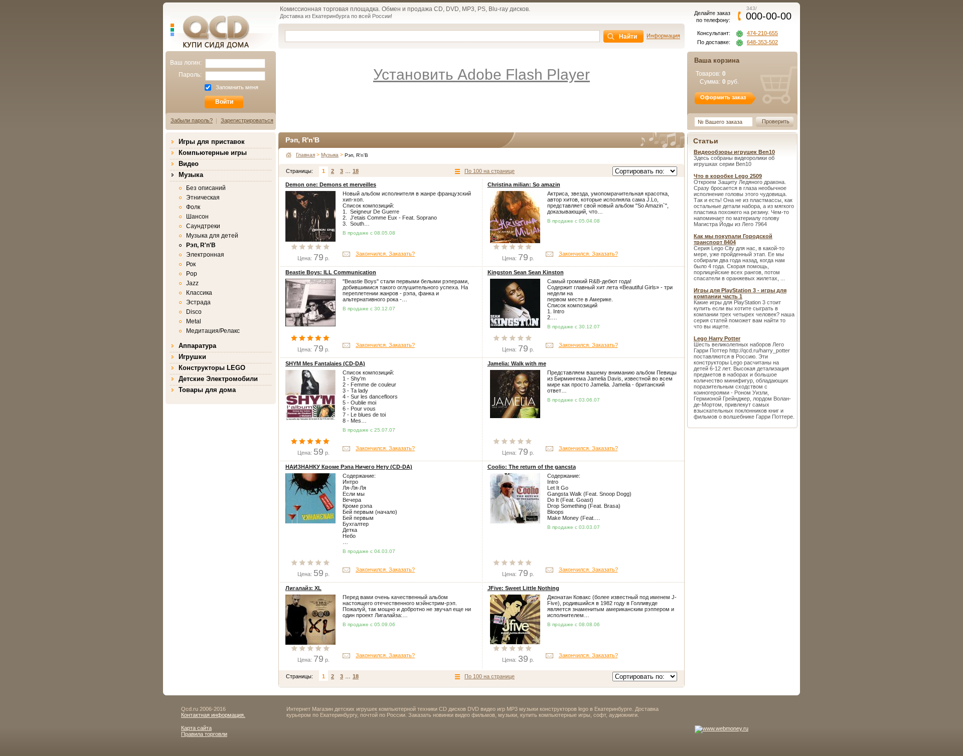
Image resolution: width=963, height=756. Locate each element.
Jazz (192, 283)
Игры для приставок (212, 141)
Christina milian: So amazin (524, 184)
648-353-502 (762, 42)
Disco (194, 311)
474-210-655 (762, 33)
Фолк (193, 207)
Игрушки (192, 356)
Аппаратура (197, 345)
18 (356, 171)
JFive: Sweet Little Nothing (523, 588)
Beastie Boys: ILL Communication (330, 272)
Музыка (191, 174)
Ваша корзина (716, 60)
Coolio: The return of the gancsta (532, 467)
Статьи (705, 141)
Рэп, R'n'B (201, 245)
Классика (199, 292)
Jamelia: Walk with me (517, 363)
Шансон (197, 216)
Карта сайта (196, 728)
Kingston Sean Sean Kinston (526, 272)
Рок (191, 264)
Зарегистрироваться (247, 120)
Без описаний (206, 188)
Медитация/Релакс (213, 330)
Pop (191, 273)
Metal (193, 321)
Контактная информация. (213, 715)
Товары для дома (207, 390)
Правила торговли (204, 734)
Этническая (203, 197)
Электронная (205, 254)
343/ (768, 13)
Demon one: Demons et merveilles (330, 184)
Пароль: (190, 74)
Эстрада (198, 302)
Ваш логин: (186, 62)
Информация (663, 36)
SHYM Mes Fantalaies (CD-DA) (325, 363)
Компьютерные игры (213, 152)
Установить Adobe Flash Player (481, 74)
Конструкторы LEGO (212, 367)
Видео (189, 163)
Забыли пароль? (192, 120)
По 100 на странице (489, 171)
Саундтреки (203, 226)
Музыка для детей (212, 235)
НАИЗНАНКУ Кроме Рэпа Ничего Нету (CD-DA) (348, 467)
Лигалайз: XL (303, 588)
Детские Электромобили (218, 379)
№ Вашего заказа (720, 122)
